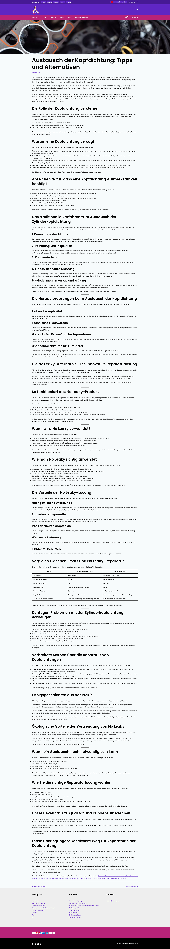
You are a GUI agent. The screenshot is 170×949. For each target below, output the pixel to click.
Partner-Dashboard (38, 910)
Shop (44, 17)
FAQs (62, 17)
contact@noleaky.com (113, 901)
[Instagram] (132, 2)
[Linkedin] (134, 2)
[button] (137, 10)
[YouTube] (137, 2)
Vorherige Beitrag (39, 886)
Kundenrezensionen (38, 905)
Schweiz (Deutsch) (120, 2)
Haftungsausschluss (75, 917)
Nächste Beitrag (132, 886)
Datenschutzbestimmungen (78, 903)
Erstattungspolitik (74, 910)
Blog (69, 17)
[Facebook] (129, 2)
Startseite (35, 17)
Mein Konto (35, 901)
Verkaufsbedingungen (76, 901)
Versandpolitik (73, 912)
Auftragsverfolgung (82, 17)
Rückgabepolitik (74, 908)
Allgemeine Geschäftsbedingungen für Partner (84, 905)
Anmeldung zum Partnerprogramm (43, 908)
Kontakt (53, 17)
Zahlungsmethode (75, 915)
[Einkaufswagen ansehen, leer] (126, 17)
